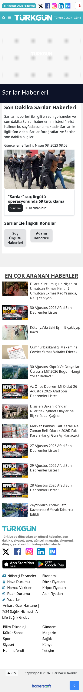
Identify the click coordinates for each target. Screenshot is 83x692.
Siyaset (8, 644)
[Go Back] (74, 685)
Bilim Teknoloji (14, 626)
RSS (13, 673)
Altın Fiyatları (52, 593)
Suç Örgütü (15, 238)
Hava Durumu (18, 581)
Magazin (49, 632)
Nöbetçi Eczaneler (21, 575)
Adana (41, 235)
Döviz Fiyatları (53, 581)
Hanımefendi (13, 650)
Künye (47, 644)
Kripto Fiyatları (54, 587)
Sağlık (47, 638)
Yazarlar (13, 599)
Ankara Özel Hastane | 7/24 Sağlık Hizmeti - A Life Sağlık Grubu (21, 611)
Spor (7, 638)
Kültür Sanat (13, 632)
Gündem (49, 626)
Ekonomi (49, 575)
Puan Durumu (18, 593)
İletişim (48, 650)
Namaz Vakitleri (20, 587)
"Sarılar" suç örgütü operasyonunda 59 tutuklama (36, 199)
